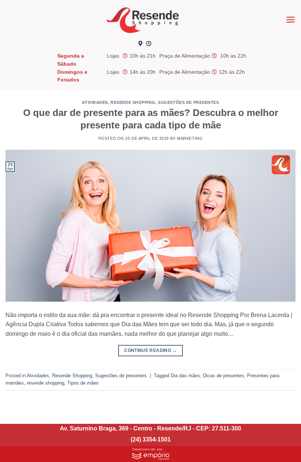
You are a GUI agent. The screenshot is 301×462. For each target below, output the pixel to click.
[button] (290, 20)
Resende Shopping (132, 102)
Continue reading (150, 350)
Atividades (95, 102)
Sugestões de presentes (188, 102)
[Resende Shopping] (143, 20)
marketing (190, 138)
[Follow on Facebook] (160, 44)
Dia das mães (185, 375)
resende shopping (45, 383)
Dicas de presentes (223, 375)
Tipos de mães (83, 383)
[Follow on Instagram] (172, 44)
